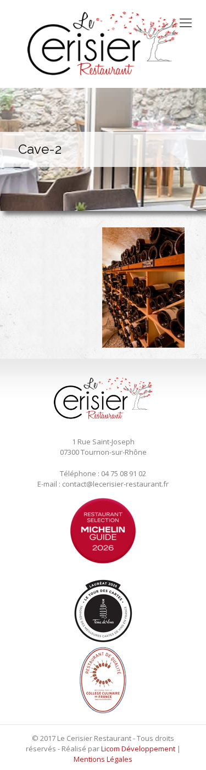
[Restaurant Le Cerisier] (103, 43)
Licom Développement (138, 749)
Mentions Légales (103, 759)
